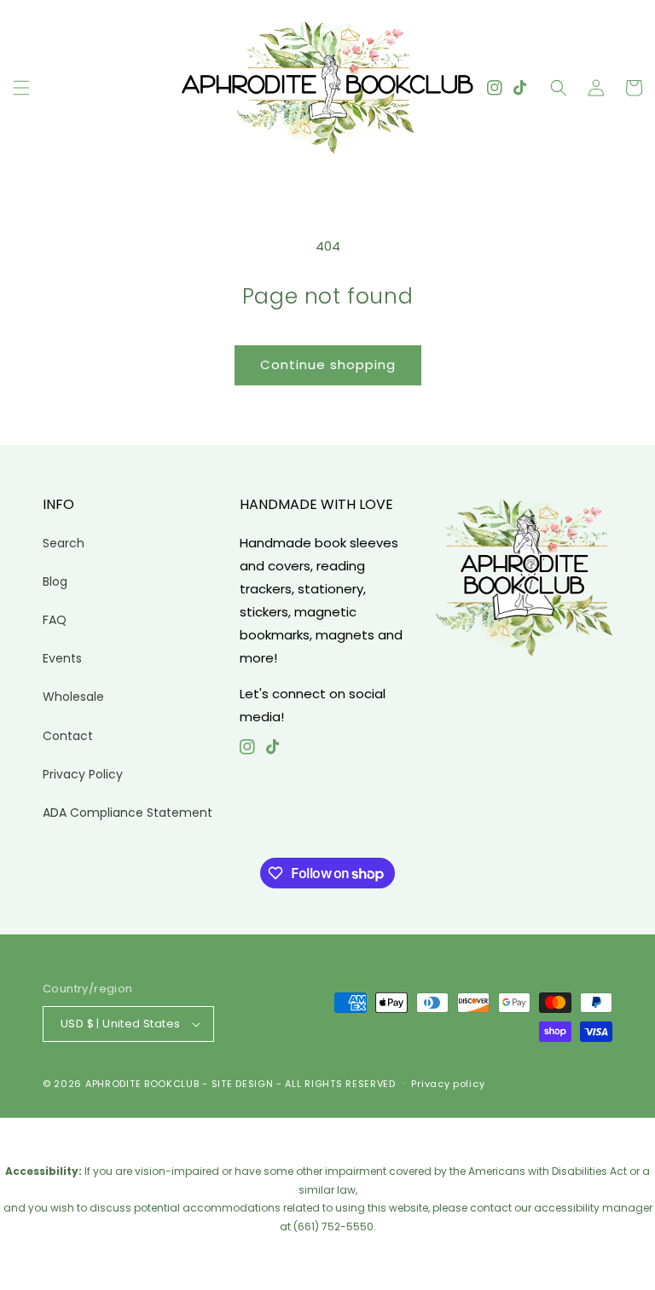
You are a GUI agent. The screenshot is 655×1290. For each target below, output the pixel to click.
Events (62, 658)
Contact (68, 735)
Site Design (243, 1083)
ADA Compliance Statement (127, 812)
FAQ (55, 619)
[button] (21, 88)
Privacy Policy (83, 774)
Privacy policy (447, 1083)
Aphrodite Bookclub (142, 1083)
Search (63, 543)
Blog (55, 581)
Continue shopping (328, 364)
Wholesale (73, 696)
